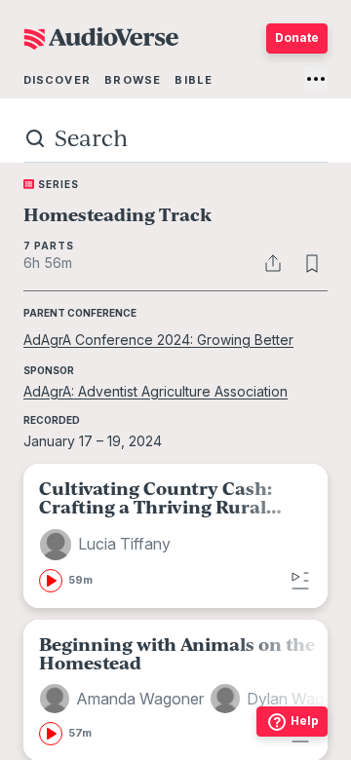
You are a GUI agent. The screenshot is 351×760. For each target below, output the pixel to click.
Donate (297, 37)
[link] (175, 535)
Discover (57, 80)
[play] (50, 580)
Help (305, 720)
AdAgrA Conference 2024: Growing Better (158, 339)
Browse (132, 80)
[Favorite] (312, 263)
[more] (316, 79)
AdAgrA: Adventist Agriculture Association (155, 391)
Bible (194, 80)
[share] (273, 263)
